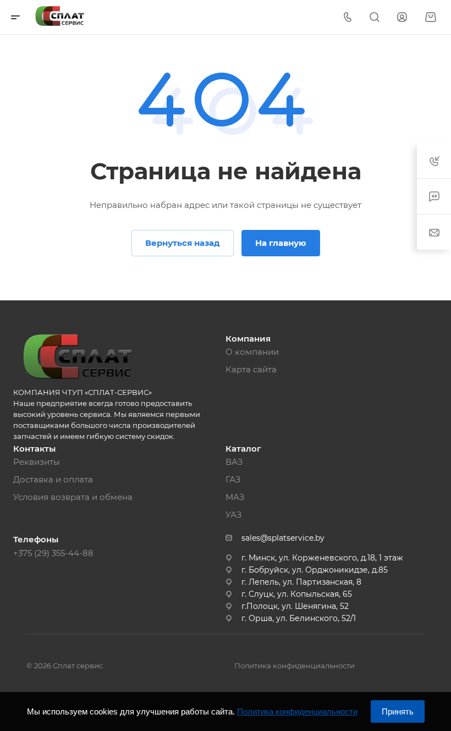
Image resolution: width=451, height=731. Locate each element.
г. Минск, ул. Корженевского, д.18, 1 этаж (322, 558)
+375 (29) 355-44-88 (53, 553)
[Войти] (402, 17)
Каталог (243, 448)
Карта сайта (251, 369)
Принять (398, 711)
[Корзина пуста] (430, 17)
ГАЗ (233, 479)
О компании (252, 352)
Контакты (34, 448)
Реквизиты (36, 462)
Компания (248, 338)
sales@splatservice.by (282, 538)
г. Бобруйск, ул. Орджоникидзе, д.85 (314, 570)
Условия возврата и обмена (73, 497)
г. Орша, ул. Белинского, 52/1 (298, 618)
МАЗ (235, 497)
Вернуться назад (182, 243)
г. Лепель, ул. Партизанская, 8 (301, 582)
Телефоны (35, 539)
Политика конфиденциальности (294, 665)
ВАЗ (234, 462)
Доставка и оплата (53, 479)
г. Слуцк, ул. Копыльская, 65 (296, 594)
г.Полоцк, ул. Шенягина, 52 (295, 606)
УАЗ (234, 514)
